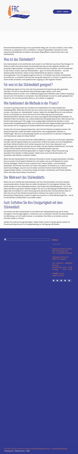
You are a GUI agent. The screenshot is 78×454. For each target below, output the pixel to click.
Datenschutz (20, 451)
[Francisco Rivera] (18, 11)
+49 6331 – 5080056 (62, 12)
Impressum (9, 451)
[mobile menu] (47, 11)
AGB (28, 451)
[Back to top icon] (70, 445)
